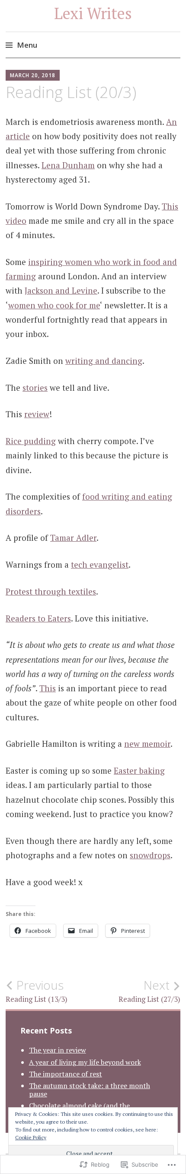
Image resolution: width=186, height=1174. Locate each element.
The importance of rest (65, 1074)
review (36, 414)
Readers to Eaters (38, 618)
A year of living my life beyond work (85, 1062)
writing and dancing (103, 360)
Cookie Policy (30, 1137)
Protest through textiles (51, 591)
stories (35, 387)
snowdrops (150, 855)
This (47, 688)
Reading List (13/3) (36, 991)
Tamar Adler (73, 537)
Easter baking (139, 770)
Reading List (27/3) (149, 991)
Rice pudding (31, 440)
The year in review (57, 1050)
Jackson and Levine (61, 290)
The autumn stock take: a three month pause (89, 1090)
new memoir (147, 743)
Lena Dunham (68, 165)
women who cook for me (54, 305)
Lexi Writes (93, 13)
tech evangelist (99, 564)
